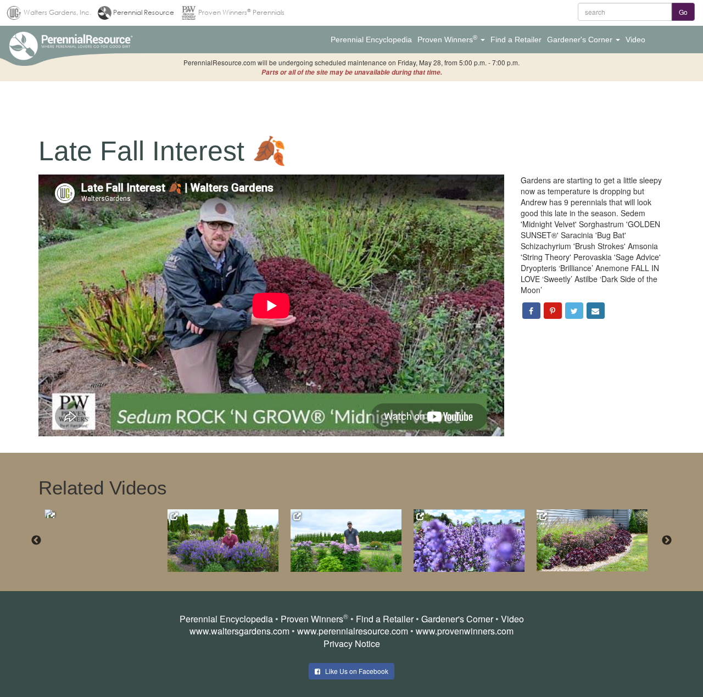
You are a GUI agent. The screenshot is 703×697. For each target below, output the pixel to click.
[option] (106, 513)
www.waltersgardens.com (239, 631)
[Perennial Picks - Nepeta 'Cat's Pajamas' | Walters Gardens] (99, 513)
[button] (371, 39)
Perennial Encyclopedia (226, 618)
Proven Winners (312, 618)
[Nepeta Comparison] (469, 540)
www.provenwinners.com (465, 631)
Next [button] (666, 540)
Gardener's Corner (457, 618)
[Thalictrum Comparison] (346, 540)
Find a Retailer (385, 618)
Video (512, 618)
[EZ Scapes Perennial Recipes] (592, 540)
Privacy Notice (351, 643)
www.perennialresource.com (352, 631)
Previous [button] (36, 540)
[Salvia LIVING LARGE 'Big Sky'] (223, 540)
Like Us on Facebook (354, 671)
